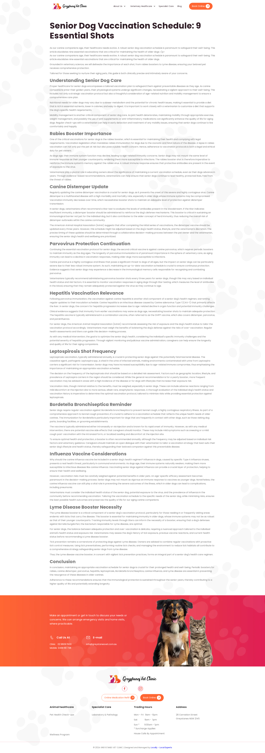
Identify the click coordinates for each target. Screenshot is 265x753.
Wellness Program (60, 734)
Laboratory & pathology (105, 714)
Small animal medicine (104, 724)
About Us (117, 6)
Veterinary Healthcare (141, 6)
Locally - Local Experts (161, 747)
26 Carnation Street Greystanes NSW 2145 (188, 716)
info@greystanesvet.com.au (101, 644)
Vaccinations (57, 719)
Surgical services (101, 729)
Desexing (54, 729)
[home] (69, 6)
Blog (179, 6)
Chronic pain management (106, 719)
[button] (118, 6)
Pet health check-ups (62, 714)
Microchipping (57, 724)
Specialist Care (166, 6)
